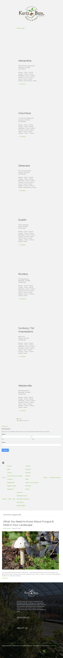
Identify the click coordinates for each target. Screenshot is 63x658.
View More (23, 84)
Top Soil (9, 472)
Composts (9, 479)
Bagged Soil (10, 489)
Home (4, 477)
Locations (27, 466)
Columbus (24, 113)
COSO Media (52, 645)
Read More (5, 578)
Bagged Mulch (11, 482)
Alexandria (24, 60)
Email (3, 442)
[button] (21, 28)
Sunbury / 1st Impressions (32, 482)
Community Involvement (23, 499)
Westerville (25, 385)
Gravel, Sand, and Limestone (14, 476)
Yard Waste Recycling (54, 477)
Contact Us (19, 492)
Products (9, 466)
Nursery (23, 273)
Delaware (24, 165)
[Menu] (3, 462)
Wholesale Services (22, 495)
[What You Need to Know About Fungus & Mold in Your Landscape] (30, 550)
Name (4, 434)
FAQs (9, 499)
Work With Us (20, 502)
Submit (5, 450)
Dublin (22, 219)
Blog (14, 499)
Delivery (4, 499)
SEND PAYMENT (21, 505)
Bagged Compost (11, 485)
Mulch (8, 469)
